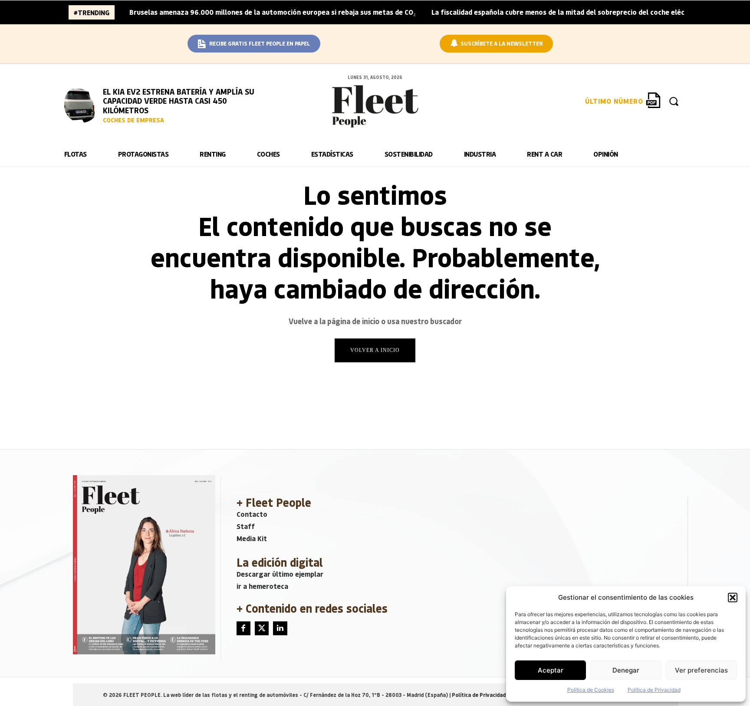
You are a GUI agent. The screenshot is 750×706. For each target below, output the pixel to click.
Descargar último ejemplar (280, 573)
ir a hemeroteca (262, 586)
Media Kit (252, 538)
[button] (732, 597)
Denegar (625, 670)
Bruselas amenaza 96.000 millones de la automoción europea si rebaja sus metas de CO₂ (272, 11)
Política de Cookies (590, 689)
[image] (81, 104)
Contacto (252, 514)
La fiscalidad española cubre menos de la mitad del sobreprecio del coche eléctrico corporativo (586, 11)
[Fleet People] (375, 106)
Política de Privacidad (654, 689)
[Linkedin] (280, 628)
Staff (246, 526)
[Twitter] (262, 628)
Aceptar (550, 670)
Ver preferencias (701, 670)
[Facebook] (243, 628)
